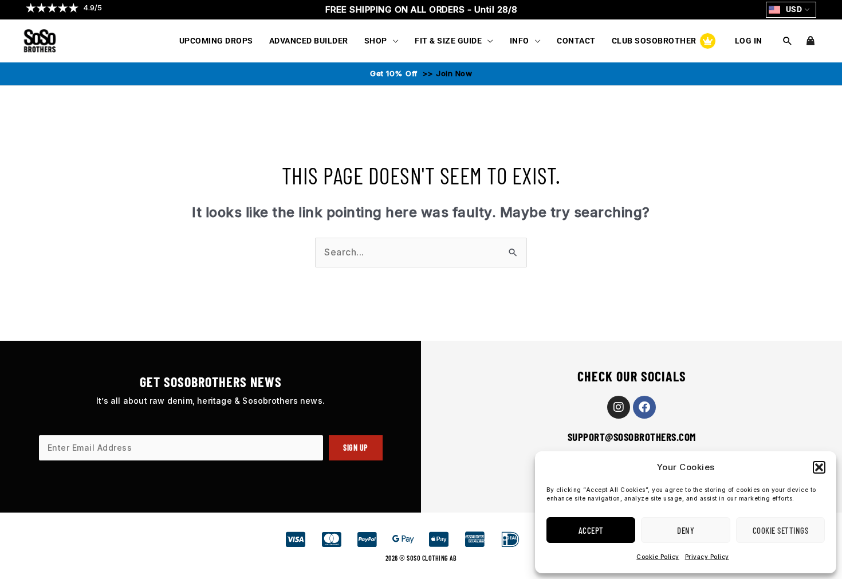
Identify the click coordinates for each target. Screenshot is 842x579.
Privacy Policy (707, 556)
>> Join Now (446, 73)
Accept (591, 530)
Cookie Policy (657, 556)
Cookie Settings (781, 530)
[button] (819, 467)
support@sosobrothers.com (632, 436)
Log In (748, 40)
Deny (685, 530)
